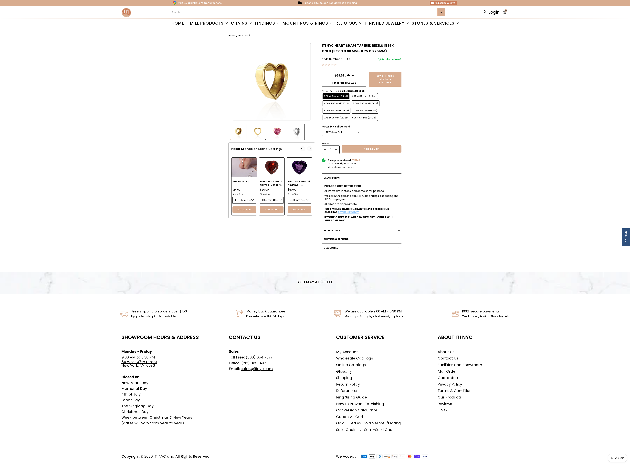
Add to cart (244, 209)
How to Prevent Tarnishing (360, 403)
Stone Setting (240, 181)
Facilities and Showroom (460, 364)
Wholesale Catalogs (354, 358)
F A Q (442, 410)
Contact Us (448, 358)
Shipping (344, 377)
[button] (506, 12)
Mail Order (447, 371)
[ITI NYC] (126, 12)
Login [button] (494, 12)
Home (232, 35)
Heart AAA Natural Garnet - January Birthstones (271, 185)
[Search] (441, 12)
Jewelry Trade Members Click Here (385, 79)
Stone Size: (343, 91)
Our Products (450, 397)
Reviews (445, 403)
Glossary (344, 371)
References (346, 390)
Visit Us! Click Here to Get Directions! (200, 3)
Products (243, 35)
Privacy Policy (450, 384)
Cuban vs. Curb (350, 416)
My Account (347, 351)
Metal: (336, 126)
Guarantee (448, 377)
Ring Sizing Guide (351, 397)
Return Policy (348, 384)
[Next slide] (309, 148)
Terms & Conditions (455, 390)
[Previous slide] (302, 148)
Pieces (325, 143)
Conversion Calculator (356, 410)
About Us (446, 351)
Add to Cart (371, 149)
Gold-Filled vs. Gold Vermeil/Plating (368, 423)
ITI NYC (160, 456)
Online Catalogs (351, 364)
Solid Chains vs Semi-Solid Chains (367, 429)
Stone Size (237, 194)
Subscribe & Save (445, 3)
